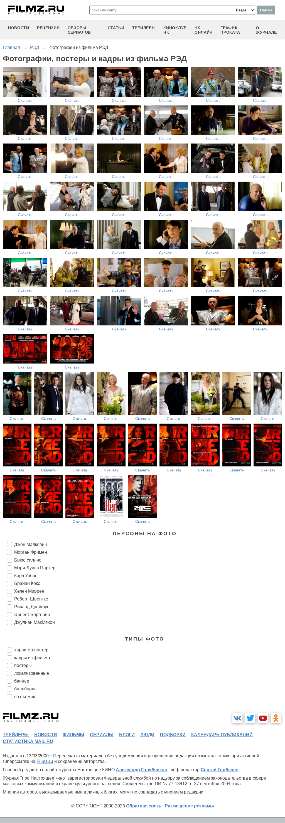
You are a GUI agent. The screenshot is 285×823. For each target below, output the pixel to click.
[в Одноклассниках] (276, 718)
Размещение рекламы (189, 806)
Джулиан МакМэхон (34, 622)
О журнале (266, 30)
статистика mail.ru (28, 741)
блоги (127, 734)
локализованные (31, 673)
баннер (21, 681)
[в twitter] (250, 718)
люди (147, 734)
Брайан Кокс (27, 583)
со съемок (24, 696)
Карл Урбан (26, 575)
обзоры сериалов (79, 30)
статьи (116, 28)
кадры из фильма (32, 657)
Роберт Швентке (31, 599)
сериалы (102, 734)
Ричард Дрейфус (31, 606)
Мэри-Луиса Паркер (34, 567)
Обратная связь (143, 806)
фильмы (73, 734)
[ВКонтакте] (237, 718)
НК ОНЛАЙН (204, 30)
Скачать (25, 100)
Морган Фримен (30, 552)
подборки (173, 734)
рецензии (48, 28)
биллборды (26, 688)
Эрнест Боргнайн (32, 614)
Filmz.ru (44, 761)
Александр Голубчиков (141, 769)
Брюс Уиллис (27, 560)
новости (18, 28)
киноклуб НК (175, 30)
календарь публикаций (222, 734)
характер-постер (31, 649)
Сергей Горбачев (220, 769)
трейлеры (144, 28)
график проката (230, 30)
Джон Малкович (30, 544)
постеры (23, 665)
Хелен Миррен (29, 591)
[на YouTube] (263, 718)
